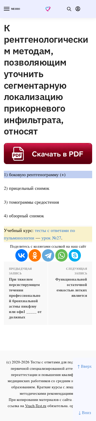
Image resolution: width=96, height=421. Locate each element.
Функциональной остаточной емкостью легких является (71, 287)
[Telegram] (48, 255)
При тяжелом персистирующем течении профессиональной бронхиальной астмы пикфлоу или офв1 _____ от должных (25, 298)
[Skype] (75, 255)
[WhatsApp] (61, 255)
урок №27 (51, 238)
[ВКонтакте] (21, 255)
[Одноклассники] (35, 255)
